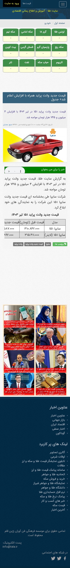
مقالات (61, 465)
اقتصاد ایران (58, 424)
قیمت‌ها (27, 3)
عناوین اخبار (58, 415)
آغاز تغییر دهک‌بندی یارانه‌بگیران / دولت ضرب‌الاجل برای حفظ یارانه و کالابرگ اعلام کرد (19, 324)
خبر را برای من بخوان (53, 169)
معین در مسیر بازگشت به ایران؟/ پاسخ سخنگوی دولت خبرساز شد (51, 325)
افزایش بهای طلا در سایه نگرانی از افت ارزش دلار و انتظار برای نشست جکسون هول (19, 347)
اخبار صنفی (58, 429)
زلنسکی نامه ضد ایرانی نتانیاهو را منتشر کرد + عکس (51, 370)
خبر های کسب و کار (53, 501)
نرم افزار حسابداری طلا (52, 492)
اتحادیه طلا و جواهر (53, 474)
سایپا (48, 244)
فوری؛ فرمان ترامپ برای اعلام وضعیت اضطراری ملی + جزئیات (51, 348)
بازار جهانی (58, 420)
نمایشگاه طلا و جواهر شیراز (49, 483)
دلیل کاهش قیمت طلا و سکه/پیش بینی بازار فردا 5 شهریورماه (18, 370)
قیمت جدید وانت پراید (34, 244)
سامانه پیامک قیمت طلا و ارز (48, 470)
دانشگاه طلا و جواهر (53, 487)
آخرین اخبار (58, 509)
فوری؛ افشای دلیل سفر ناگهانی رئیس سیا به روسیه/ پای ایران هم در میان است (19, 391)
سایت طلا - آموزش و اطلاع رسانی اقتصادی (35, 11)
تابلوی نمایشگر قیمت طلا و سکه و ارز (43, 461)
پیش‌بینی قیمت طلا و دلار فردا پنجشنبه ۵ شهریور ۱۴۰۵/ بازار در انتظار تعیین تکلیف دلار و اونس (51, 391)
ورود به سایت (12, 3)
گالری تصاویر (57, 452)
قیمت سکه (58, 505)
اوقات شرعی (58, 456)
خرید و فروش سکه (54, 479)
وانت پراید (18, 244)
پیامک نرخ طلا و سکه (52, 496)
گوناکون (60, 433)
